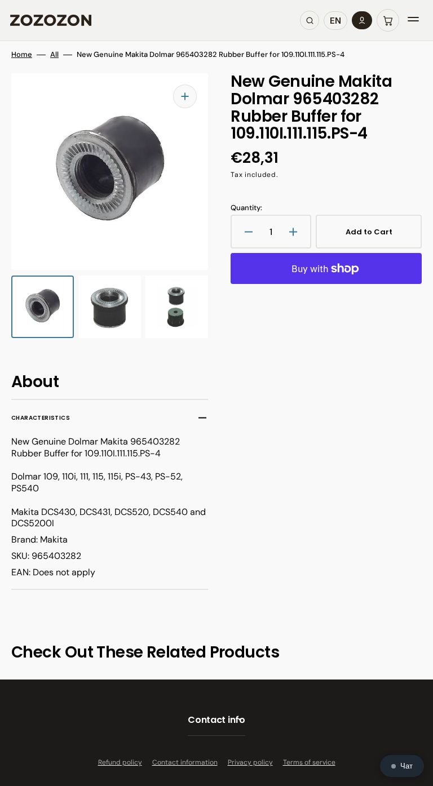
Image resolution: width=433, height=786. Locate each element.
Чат (406, 766)
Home (21, 54)
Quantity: (246, 207)
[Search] (309, 20)
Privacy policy (250, 762)
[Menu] (413, 20)
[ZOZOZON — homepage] (50, 20)
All (54, 54)
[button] (388, 20)
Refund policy (120, 762)
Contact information (185, 762)
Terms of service (309, 762)
